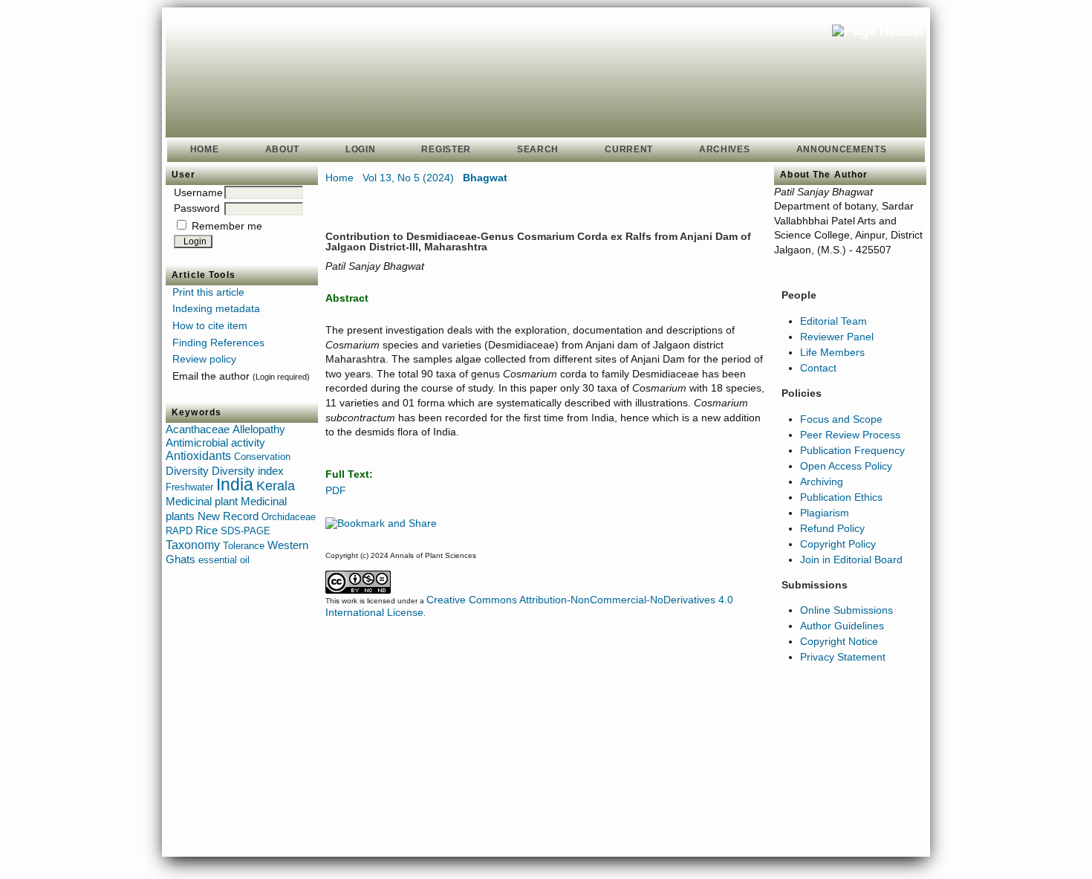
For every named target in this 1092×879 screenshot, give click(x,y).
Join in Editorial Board (851, 559)
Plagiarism (824, 513)
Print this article (208, 292)
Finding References (218, 342)
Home (204, 149)
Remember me (227, 226)
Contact (818, 368)
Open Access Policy (846, 466)
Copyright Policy (838, 544)
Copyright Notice (839, 641)
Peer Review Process (850, 435)
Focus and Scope (841, 419)
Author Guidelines (842, 626)
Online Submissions (846, 610)
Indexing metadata (216, 308)
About (282, 149)
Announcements (841, 149)
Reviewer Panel (837, 337)
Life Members (832, 352)
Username (198, 192)
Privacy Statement (842, 657)
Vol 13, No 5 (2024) (408, 178)
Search (538, 149)
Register (446, 149)
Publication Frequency (852, 450)
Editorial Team (833, 321)
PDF (335, 490)
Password (197, 208)
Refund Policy (832, 528)
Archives (724, 149)
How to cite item (209, 325)
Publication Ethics (841, 497)
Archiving (821, 481)
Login (360, 149)
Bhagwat (485, 178)
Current (629, 149)
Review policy (204, 359)
